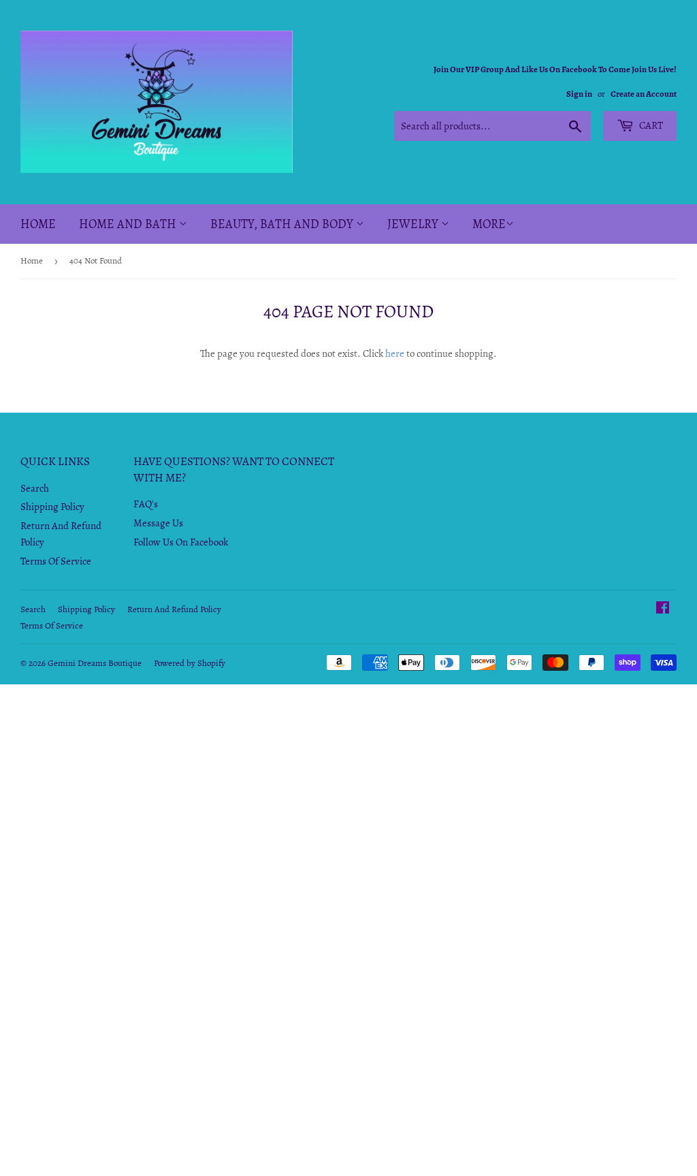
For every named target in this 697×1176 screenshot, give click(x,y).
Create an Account (644, 93)
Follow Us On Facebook (180, 542)
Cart (650, 125)
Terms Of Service (55, 561)
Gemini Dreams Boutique (95, 663)
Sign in (579, 93)
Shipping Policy (52, 506)
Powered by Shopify (189, 663)
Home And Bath (129, 224)
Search (34, 488)
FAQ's (145, 504)
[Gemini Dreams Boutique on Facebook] (662, 609)
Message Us (158, 523)
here (394, 353)
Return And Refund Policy (174, 609)
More (489, 224)
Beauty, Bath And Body (283, 224)
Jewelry (414, 224)
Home (38, 224)
